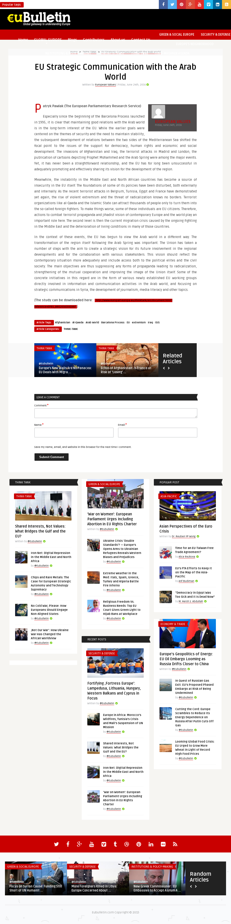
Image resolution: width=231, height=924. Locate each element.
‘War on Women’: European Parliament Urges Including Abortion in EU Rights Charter (112, 519)
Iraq (150, 322)
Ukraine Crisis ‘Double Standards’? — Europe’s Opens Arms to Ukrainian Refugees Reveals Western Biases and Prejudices (122, 549)
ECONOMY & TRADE (111, 54)
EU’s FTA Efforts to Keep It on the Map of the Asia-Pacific (193, 572)
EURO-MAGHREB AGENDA (172, 54)
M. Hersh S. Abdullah (191, 601)
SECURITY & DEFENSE (101, 653)
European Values (105, 84)
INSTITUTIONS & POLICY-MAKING (68, 54)
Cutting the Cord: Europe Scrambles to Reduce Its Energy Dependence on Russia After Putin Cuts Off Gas (194, 717)
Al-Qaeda (77, 322)
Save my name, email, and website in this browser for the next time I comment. (83, 447)
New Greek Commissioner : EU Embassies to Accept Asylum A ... (157, 888)
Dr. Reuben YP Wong (184, 536)
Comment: (41, 405)
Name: (39, 425)
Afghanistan (62, 322)
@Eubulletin (46, 363)
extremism (139, 322)
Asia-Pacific (169, 496)
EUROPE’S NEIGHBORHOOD (195, 44)
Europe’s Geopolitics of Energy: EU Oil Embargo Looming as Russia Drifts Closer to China (186, 659)
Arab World (92, 322)
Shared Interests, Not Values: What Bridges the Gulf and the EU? (40, 531)
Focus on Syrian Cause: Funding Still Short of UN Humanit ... (35, 888)
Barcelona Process (113, 322)
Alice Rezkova (187, 556)
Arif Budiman (186, 581)
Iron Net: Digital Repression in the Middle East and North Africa (51, 557)
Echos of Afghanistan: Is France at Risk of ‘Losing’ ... (126, 370)
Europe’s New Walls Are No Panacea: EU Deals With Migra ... (65, 370)
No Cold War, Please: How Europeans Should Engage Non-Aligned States (49, 610)
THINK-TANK (139, 54)
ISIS (157, 322)
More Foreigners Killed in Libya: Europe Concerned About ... (94, 888)
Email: (122, 425)
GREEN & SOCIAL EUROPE (176, 35)
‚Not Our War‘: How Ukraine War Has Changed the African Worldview (50, 634)
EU (128, 322)
